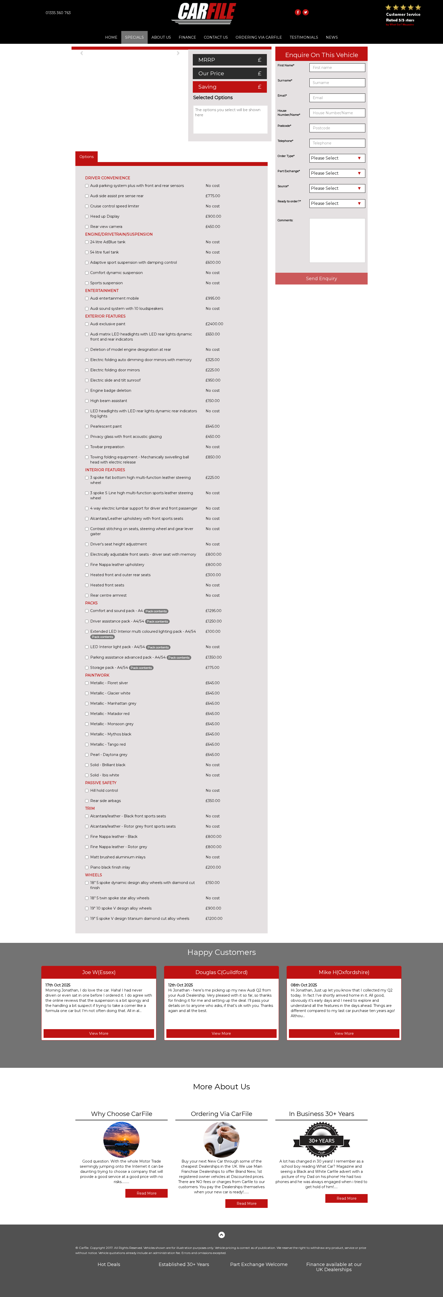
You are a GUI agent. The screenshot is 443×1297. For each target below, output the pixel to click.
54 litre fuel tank (104, 252)
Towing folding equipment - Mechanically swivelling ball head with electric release (139, 460)
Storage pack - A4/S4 (121, 667)
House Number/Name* (289, 113)
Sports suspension (106, 283)
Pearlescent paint (106, 426)
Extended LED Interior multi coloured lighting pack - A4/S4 (143, 634)
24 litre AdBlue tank (107, 242)
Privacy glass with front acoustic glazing (126, 436)
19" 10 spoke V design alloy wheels (121, 908)
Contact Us (216, 37)
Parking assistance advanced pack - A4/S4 (139, 657)
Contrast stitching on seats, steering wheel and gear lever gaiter (141, 531)
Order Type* (286, 156)
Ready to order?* (289, 201)
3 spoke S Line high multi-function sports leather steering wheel (141, 495)
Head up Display (104, 216)
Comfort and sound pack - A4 (128, 610)
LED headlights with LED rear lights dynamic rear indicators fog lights (143, 413)
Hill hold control (104, 790)
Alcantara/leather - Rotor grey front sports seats (133, 826)
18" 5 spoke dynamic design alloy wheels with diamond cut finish (142, 885)
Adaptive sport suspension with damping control (133, 262)
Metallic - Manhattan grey (113, 703)
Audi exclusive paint (107, 324)
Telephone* (285, 141)
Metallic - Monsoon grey (112, 724)
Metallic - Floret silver (109, 683)
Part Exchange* (289, 171)
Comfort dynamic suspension (116, 272)
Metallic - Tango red (108, 744)
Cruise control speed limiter (114, 206)
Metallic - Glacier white (110, 693)
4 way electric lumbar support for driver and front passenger (143, 508)
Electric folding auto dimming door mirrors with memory (141, 359)
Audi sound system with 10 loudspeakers (126, 308)
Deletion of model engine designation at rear (130, 349)
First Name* (286, 65)
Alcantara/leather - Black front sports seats (128, 816)
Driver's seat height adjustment (118, 544)
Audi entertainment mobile (114, 298)
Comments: (285, 220)
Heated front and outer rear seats (120, 575)
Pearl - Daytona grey (108, 754)
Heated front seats (107, 585)
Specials (134, 37)
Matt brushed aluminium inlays (117, 857)
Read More (147, 1193)
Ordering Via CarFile (259, 37)
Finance (187, 37)
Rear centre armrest (108, 595)
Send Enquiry (321, 278)
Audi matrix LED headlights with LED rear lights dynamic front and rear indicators (141, 337)
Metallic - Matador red (109, 713)
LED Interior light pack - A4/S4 (129, 647)
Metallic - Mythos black (110, 734)
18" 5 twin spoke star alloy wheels (119, 898)
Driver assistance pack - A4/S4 (129, 621)
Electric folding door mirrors (115, 370)
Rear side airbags (105, 800)
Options (86, 156)
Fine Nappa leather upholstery (117, 564)
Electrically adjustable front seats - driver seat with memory (143, 554)
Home (111, 37)
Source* (283, 186)
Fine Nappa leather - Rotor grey (118, 847)
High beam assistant (108, 400)
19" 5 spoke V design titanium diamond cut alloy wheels (139, 918)
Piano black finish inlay (110, 867)
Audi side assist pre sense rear (117, 196)
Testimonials (304, 37)
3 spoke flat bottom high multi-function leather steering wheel (140, 480)
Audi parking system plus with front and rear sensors (137, 185)
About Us (161, 37)
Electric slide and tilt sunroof (115, 380)
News (332, 37)
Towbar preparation (107, 447)
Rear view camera (106, 226)
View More (98, 1033)
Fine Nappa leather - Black (113, 836)
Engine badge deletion (110, 390)
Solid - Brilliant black (107, 765)
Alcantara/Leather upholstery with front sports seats (136, 518)
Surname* (285, 80)
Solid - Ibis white (104, 775)
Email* (282, 95)
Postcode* (284, 126)
